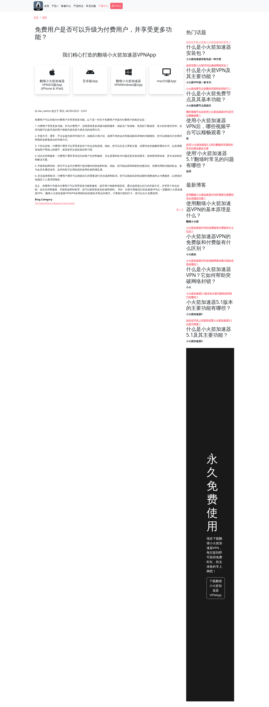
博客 (44, 17)
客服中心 (66, 6)
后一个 (180, 209)
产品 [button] (54, 6)
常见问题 (91, 6)
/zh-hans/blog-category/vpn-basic (55, 203)
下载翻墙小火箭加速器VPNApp (215, 588)
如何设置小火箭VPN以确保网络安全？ (207, 65)
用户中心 (116, 6)
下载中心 (103, 6)
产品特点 (78, 6)
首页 (46, 6)
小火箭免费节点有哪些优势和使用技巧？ (208, 88)
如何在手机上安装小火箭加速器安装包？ (208, 42)
